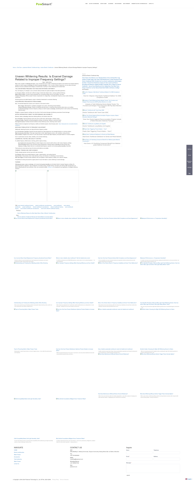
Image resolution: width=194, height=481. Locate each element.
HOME (15, 450)
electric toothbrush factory (57, 207)
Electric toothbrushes (19, 452)
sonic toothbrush (58, 205)
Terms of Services (64, 479)
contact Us (16, 463)
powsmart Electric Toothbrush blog (31, 67)
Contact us (50, 167)
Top (189, 173)
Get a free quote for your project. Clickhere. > (11, 444)
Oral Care (19, 67)
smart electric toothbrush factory (25, 205)
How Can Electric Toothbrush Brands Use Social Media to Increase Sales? (35, 217)
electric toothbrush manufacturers (43, 205)
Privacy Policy (55, 479)
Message (129, 463)
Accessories (17, 457)
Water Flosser (17, 454)
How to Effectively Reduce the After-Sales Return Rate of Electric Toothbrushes (36, 213)
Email (128, 456)
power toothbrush (26, 207)
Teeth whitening (18, 459)
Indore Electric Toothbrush (47, 67)
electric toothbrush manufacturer (40, 207)
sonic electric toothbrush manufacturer (29, 208)
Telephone (156, 450)
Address (156, 456)
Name (127, 450)
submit (128, 475)
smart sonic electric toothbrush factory (50, 208)
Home (14, 67)
